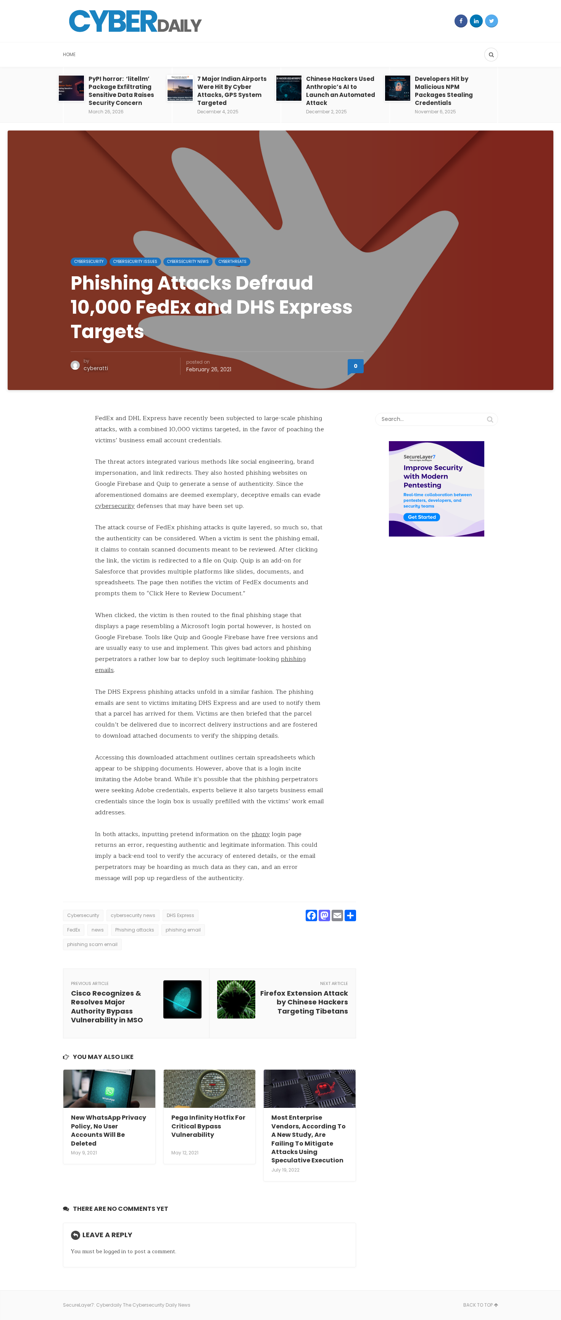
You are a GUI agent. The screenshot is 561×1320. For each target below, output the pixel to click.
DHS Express (180, 915)
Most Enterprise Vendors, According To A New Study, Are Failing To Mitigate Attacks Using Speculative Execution (308, 1139)
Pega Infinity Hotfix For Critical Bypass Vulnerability (208, 1126)
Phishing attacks (134, 930)
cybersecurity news (133, 915)
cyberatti (96, 368)
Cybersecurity (88, 261)
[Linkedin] (476, 21)
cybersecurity (115, 506)
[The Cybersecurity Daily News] (135, 21)
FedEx (73, 930)
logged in (114, 1251)
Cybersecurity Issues (135, 261)
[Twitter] (491, 21)
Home (69, 54)
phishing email (183, 930)
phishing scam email (92, 944)
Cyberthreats (233, 261)
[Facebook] (461, 21)
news (98, 930)
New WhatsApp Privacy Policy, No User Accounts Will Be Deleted (108, 1130)
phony (260, 834)
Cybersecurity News (188, 261)
